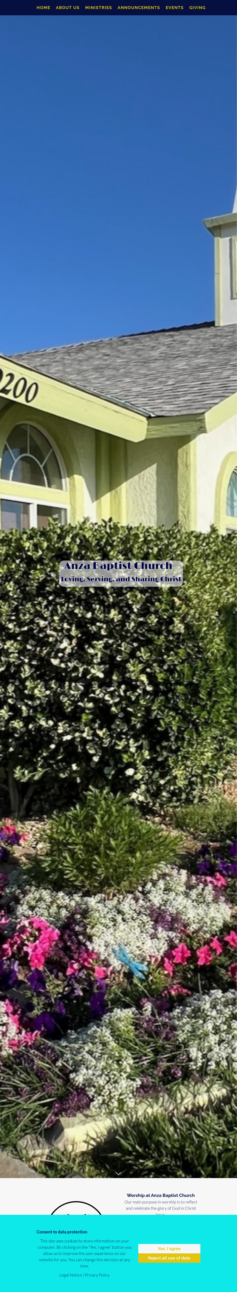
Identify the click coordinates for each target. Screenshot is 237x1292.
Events (175, 7)
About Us (68, 7)
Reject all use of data (169, 1258)
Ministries (98, 7)
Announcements (139, 7)
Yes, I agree (169, 1248)
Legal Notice (71, 1275)
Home (43, 7)
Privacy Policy (97, 1275)
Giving (197, 7)
